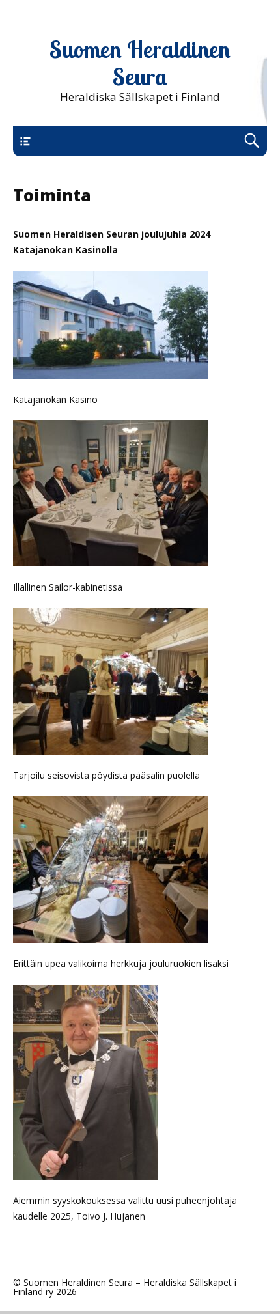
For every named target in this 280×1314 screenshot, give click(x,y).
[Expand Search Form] (251, 141)
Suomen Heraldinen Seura (140, 63)
